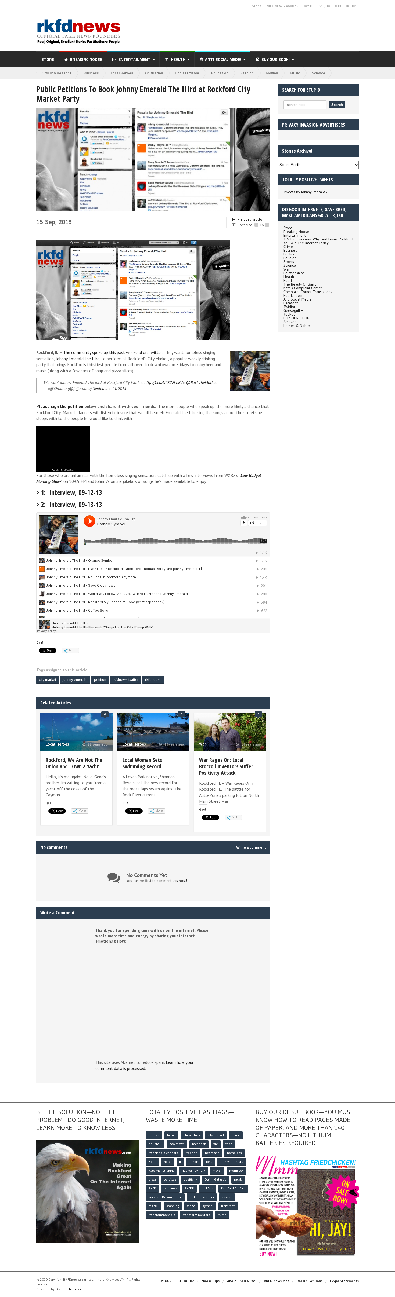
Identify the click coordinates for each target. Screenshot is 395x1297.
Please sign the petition (59, 406)
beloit (171, 1135)
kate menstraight (161, 1170)
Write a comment (251, 847)
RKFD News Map (276, 1281)
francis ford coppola (163, 1153)
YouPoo (289, 314)
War (202, 744)
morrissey (236, 1170)
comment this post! (172, 880)
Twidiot (289, 306)
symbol (208, 1206)
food (228, 1144)
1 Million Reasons (56, 73)
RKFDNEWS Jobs (309, 1281)
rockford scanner (201, 1197)
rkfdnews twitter (126, 679)
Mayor (217, 1170)
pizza (152, 1179)
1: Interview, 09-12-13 (71, 492)
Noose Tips (211, 1281)
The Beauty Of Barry (300, 284)
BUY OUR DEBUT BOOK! (175, 1281)
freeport (192, 1153)
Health (288, 276)
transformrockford (162, 1215)
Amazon (289, 321)
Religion (289, 257)
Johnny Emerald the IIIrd (77, 358)
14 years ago (174, 744)
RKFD (152, 1188)
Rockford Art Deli (233, 1188)
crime (236, 1135)
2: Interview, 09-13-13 (71, 504)
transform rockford (196, 1215)
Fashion (247, 73)
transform (228, 1206)
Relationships (293, 273)
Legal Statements (344, 1281)
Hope (152, 1162)
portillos (170, 1179)
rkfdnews (170, 1188)
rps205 (154, 1206)
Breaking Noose (86, 59)
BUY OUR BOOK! (296, 318)
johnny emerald (75, 679)
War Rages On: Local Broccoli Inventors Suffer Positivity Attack (226, 766)
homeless (234, 1153)
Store (256, 6)
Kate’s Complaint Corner (302, 288)
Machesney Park (193, 1170)
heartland (212, 1153)
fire (215, 1144)
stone (191, 1206)
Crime (288, 246)
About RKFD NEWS (241, 1281)
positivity (190, 1179)
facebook (199, 1144)
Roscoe (227, 1197)
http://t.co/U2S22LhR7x (164, 382)
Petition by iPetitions (63, 470)
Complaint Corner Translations (307, 291)
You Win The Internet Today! (306, 242)
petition (100, 679)
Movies (272, 73)
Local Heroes (122, 73)
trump (222, 1215)
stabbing (172, 1206)
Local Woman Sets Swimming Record (142, 763)
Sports (288, 261)
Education (219, 73)
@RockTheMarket (201, 382)
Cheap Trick (191, 1135)
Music (295, 73)
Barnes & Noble (296, 325)
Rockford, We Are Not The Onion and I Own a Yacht (74, 763)
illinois (194, 1162)
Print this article (250, 219)
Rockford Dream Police (165, 1197)
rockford (208, 1188)
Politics (289, 254)
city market (47, 679)
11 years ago (97, 744)
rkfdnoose (153, 679)
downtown (177, 1144)
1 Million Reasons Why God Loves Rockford (318, 239)
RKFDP (189, 1188)
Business (91, 73)
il (180, 1162)
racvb (238, 1179)
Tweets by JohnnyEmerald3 (305, 191)
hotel (168, 1162)
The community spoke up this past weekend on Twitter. (113, 352)
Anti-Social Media (297, 299)
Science (318, 73)
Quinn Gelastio (215, 1179)
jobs (209, 1162)
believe (154, 1135)
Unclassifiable (187, 73)
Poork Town (292, 295)
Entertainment (294, 235)
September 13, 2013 (109, 388)
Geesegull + (293, 310)
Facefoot (290, 303)
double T (155, 1144)
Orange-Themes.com (71, 1289)
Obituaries (154, 73)
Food (287, 280)
